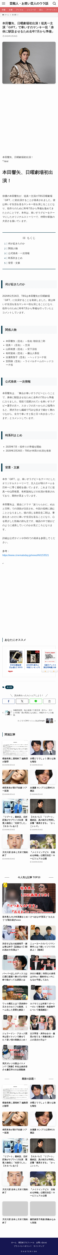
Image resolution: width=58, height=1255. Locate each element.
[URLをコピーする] (49, 701)
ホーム (14, 1242)
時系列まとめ (15, 258)
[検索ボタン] (54, 3)
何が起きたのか (16, 243)
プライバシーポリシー (23, 1246)
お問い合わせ (41, 1242)
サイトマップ (38, 1246)
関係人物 (13, 248)
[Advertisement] (29, 122)
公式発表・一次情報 (19, 253)
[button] (8, 701)
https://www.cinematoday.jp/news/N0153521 (25, 555)
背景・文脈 (14, 263)
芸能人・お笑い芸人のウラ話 (29, 3)
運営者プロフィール (26, 1242)
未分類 (9, 687)
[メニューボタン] (3, 3)
